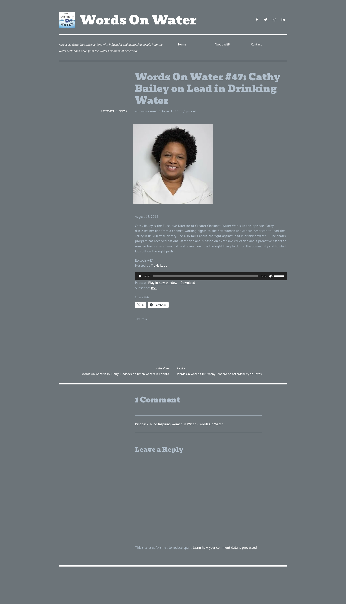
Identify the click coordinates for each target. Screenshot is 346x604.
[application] (211, 276)
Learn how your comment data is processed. (225, 547)
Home (182, 44)
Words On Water (138, 20)
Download (187, 282)
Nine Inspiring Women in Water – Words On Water (186, 424)
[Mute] (271, 276)
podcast (191, 111)
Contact (256, 44)
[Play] (140, 276)
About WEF (222, 44)
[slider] (279, 275)
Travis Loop (159, 265)
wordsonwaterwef (146, 111)
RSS (154, 288)
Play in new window (162, 282)
